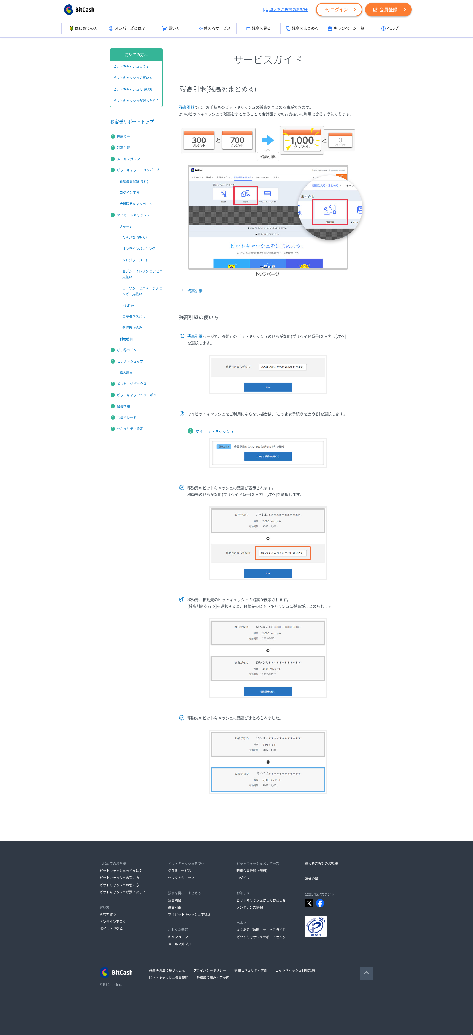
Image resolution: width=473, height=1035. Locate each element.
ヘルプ (393, 28)
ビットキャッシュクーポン (136, 395)
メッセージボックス (131, 383)
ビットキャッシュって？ (131, 66)
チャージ (126, 226)
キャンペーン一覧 (349, 28)
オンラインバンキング (138, 248)
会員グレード (127, 417)
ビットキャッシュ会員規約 (168, 977)
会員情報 (123, 406)
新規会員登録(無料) (134, 181)
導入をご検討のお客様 (288, 10)
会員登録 (388, 9)
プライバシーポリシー (209, 970)
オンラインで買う (113, 921)
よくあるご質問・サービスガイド (261, 929)
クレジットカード (135, 260)
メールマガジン (128, 159)
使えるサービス (217, 28)
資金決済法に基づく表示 (167, 970)
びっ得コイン (127, 350)
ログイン (339, 9)
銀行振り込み (132, 327)
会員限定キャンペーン (136, 203)
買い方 (174, 28)
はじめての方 (86, 28)
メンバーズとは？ (130, 28)
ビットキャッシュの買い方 (132, 77)
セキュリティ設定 (130, 428)
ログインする (129, 192)
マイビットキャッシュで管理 (189, 914)
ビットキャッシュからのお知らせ (261, 900)
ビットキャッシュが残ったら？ (136, 100)
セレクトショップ (130, 361)
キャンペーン (178, 937)
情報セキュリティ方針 (250, 970)
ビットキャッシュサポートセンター (262, 937)
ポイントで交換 (111, 928)
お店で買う (108, 914)
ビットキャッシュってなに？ (121, 870)
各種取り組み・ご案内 (213, 977)
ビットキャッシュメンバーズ (138, 170)
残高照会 (123, 136)
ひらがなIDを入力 (135, 237)
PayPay (128, 305)
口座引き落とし (133, 316)
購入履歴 (126, 372)
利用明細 (126, 339)
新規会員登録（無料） (252, 870)
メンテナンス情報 (249, 907)
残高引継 (186, 107)
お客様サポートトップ (132, 121)
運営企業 (311, 878)
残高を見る (261, 28)
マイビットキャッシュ (214, 431)
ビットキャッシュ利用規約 (295, 970)
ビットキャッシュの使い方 (132, 89)
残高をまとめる (305, 28)
